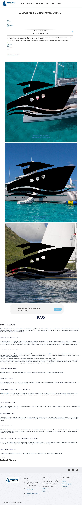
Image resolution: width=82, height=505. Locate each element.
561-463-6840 (30, 489)
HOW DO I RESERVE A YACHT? (7, 413)
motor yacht (28, 353)
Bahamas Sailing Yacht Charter (41, 299)
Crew (8, 24)
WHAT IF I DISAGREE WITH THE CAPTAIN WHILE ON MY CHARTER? (15, 389)
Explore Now (76, 3)
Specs (8, 23)
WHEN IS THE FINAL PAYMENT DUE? (8, 449)
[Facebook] (69, 470)
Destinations (29, 3)
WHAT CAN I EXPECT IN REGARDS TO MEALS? (10, 337)
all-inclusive (67, 353)
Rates (8, 26)
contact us (58, 309)
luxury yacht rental (5, 393)
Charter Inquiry (39, 3)
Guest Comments (10, 25)
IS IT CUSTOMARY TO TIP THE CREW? (8, 402)
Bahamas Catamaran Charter (41, 218)
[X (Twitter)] (73, 470)
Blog (53, 3)
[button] (41, 325)
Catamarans (52, 353)
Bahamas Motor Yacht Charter (41, 137)
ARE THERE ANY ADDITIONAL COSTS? (8, 368)
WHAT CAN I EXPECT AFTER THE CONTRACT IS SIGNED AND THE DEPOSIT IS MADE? (19, 438)
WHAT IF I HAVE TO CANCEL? (6, 378)
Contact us (45, 488)
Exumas (63, 480)
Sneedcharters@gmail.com (12, 55)
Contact (59, 3)
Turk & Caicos (65, 486)
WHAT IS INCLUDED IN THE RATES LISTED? (9, 350)
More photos (9, 21)
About (47, 3)
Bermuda (64, 488)
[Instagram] (77, 470)
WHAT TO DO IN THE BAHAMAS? (7, 325)
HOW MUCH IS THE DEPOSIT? (6, 426)
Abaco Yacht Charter (66, 483)
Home (22, 3)
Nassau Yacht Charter (67, 484)
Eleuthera (64, 481)
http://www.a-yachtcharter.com (13, 53)
